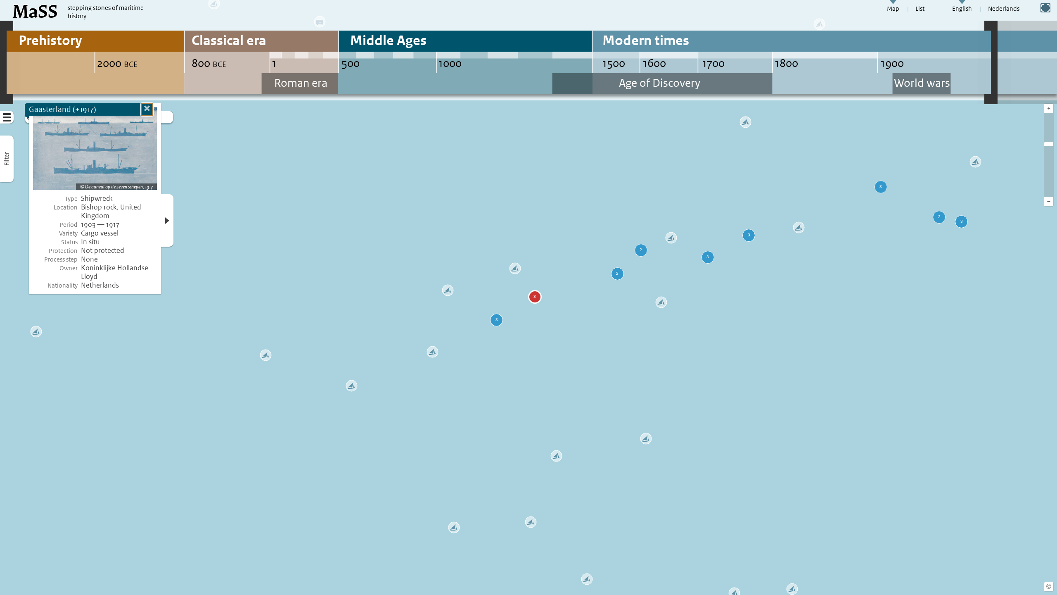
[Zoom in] (1048, 144)
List (919, 8)
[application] (528, 297)
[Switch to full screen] (1045, 7)
